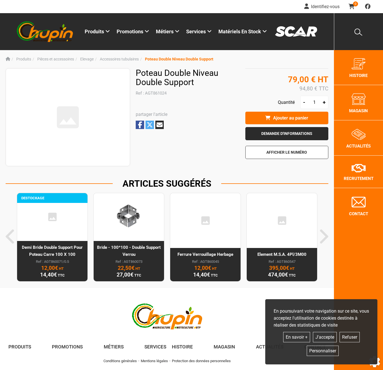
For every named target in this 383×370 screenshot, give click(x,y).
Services (155, 347)
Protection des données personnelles (201, 361)
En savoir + (297, 337)
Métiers (114, 347)
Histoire (182, 347)
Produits (94, 31)
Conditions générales (120, 361)
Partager (139, 124)
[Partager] (159, 125)
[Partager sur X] (150, 125)
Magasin (224, 347)
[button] (179, 59)
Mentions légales (154, 361)
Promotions (130, 31)
